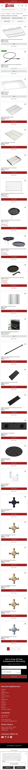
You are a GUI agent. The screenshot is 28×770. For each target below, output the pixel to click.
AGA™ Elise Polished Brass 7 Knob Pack (8, 585)
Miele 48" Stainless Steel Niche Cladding (8, 306)
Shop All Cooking (19, 13)
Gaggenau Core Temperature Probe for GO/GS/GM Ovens (11, 64)
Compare (14, 46)
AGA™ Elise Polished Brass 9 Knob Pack (8, 611)
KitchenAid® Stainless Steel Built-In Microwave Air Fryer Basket (12, 193)
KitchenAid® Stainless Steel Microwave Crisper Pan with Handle (12, 277)
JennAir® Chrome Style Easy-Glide (7, 117)
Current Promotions (5, 696)
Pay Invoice (14, 1)
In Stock (3, 694)
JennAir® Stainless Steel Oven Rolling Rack (9, 167)
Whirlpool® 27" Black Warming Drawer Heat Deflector (10, 356)
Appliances (8, 13)
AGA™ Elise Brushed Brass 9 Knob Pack (8, 560)
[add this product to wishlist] (25, 26)
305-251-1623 (7, 719)
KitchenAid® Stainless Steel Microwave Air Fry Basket (10, 220)
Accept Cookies (20, 767)
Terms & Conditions (14, 750)
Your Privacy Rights (14, 763)
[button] (2, 5)
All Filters (8, 21)
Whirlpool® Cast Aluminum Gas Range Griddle (9, 382)
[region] (14, 761)
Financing (3, 702)
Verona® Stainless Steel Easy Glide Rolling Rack (9, 331)
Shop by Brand (4, 699)
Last (19, 648)
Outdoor (3, 691)
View (14, 43)
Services (3, 701)
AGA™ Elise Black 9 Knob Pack (6, 509)
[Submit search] (24, 9)
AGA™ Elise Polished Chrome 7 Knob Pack (9, 636)
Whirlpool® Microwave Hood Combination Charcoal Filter (11, 407)
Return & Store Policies (6, 709)
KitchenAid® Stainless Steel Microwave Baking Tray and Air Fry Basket (13, 248)
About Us (3, 706)
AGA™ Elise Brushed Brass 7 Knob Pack (8, 534)
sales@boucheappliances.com (10, 721)
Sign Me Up (14, 676)
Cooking (13, 13)
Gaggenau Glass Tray (5, 91)
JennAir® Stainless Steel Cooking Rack (8, 142)
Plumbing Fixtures (5, 692)
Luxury (2, 697)
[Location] (18, 5)
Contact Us (3, 707)
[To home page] (9, 6)
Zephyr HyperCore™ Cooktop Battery (7, 433)
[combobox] (20, 21)
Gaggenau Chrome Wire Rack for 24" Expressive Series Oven (12, 39)
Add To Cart (14, 121)
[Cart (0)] (25, 5)
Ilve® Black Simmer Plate (5, 458)
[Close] (25, 753)
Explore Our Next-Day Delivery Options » (14, 2)
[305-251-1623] (22, 5)
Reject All (8, 767)
